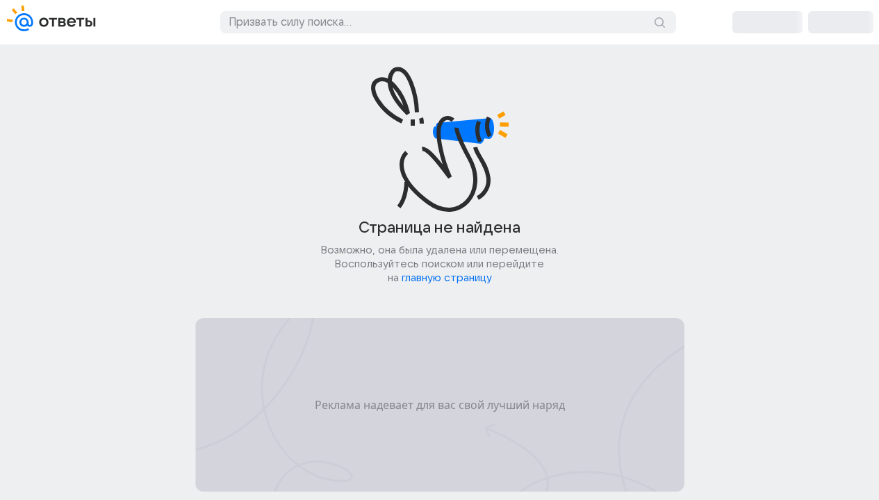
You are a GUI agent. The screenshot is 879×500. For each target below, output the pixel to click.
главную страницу (447, 277)
